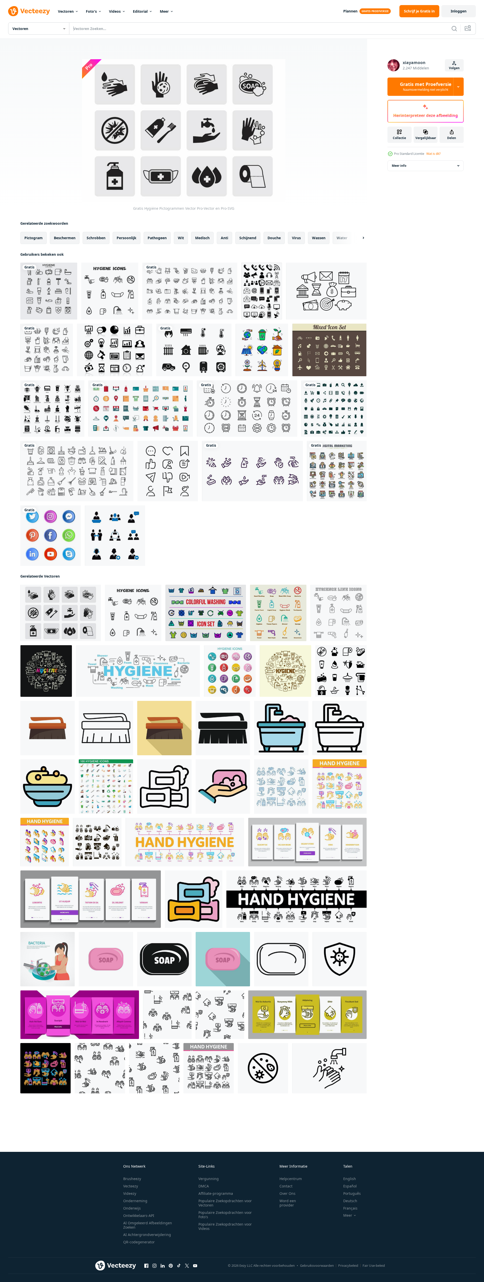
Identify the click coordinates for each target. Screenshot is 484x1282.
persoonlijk (126, 237)
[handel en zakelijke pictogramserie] (140, 408)
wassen (318, 237)
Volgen (454, 68)
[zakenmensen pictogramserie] (115, 535)
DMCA (203, 1186)
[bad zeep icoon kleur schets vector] (47, 786)
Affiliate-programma (215, 1193)
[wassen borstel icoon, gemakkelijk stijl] (223, 728)
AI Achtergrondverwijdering (147, 1234)
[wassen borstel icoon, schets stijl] (106, 728)
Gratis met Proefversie (425, 86)
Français (350, 1208)
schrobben (96, 237)
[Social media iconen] (50, 535)
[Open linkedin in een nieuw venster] (163, 1266)
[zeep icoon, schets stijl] (164, 786)
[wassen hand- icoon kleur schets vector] (223, 786)
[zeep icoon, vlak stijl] (223, 959)
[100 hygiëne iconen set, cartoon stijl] (106, 786)
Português (352, 1193)
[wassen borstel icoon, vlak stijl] (47, 728)
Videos (115, 11)
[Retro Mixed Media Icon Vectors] (329, 350)
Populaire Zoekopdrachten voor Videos (225, 1226)
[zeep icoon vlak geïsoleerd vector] (106, 959)
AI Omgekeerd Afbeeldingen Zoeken (147, 1225)
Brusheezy (132, 1178)
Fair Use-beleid (374, 1265)
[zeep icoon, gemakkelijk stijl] (164, 959)
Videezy (129, 1193)
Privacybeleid (348, 1265)
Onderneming (135, 1200)
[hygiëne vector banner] (138, 671)
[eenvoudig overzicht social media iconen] (167, 471)
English (349, 1178)
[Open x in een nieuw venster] (187, 1266)
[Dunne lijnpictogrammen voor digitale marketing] (337, 471)
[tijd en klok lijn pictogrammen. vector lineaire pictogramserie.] (247, 408)
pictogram (33, 237)
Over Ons (287, 1193)
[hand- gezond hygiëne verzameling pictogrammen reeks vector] (340, 786)
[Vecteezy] (29, 11)
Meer (164, 11)
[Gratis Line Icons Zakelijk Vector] (326, 291)
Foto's (91, 11)
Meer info (399, 165)
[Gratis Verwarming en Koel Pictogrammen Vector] (193, 350)
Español (350, 1186)
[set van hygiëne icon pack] (48, 291)
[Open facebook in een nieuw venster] (146, 1266)
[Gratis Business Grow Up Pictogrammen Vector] (114, 350)
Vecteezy (130, 1186)
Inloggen (458, 11)
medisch (202, 237)
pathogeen (157, 237)
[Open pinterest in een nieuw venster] (171, 1266)
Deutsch (350, 1200)
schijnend (247, 237)
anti (224, 237)
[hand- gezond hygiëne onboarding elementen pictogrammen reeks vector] (307, 842)
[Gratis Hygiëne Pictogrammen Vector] (60, 613)
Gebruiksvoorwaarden (317, 1265)
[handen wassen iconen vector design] (252, 471)
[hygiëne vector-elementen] (278, 613)
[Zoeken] (454, 28)
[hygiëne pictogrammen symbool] (109, 291)
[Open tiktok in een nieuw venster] (179, 1266)
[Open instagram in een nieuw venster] (154, 1266)
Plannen (350, 11)
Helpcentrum (290, 1178)
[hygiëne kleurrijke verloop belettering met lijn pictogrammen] (46, 671)
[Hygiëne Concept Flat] (47, 959)
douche (274, 237)
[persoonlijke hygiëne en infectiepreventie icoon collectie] (189, 291)
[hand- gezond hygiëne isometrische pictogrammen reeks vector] (44, 842)
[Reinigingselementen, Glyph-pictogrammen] (52, 408)
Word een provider (287, 1203)
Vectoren (66, 11)
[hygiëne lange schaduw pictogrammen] (230, 671)
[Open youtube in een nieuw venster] (195, 1266)
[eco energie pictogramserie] (262, 350)
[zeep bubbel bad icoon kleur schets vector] (281, 728)
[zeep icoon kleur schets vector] (193, 899)
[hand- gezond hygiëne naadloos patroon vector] (167, 1014)
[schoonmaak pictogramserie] (76, 471)
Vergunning (208, 1178)
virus (296, 237)
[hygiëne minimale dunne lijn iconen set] (285, 671)
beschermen (64, 237)
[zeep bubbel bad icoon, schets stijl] (340, 728)
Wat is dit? (433, 154)
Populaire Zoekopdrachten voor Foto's (225, 1214)
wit (181, 237)
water (342, 237)
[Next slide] (359, 238)
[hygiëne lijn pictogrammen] (338, 613)
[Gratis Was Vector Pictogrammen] (205, 613)
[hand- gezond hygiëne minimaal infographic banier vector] (185, 842)
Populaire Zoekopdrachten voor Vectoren (225, 1203)
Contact (285, 1186)
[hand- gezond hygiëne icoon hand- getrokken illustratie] (281, 786)
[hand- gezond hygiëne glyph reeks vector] (97, 842)
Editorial (140, 11)
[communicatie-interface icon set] (261, 291)
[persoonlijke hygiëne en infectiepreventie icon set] (46, 350)
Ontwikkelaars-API (138, 1215)
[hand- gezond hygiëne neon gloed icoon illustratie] (45, 1068)
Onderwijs (132, 1208)
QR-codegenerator (139, 1242)
